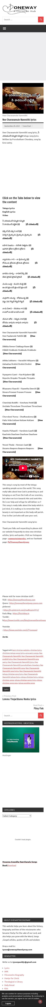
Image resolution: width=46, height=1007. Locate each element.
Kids (6, 988)
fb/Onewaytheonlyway (18, 542)
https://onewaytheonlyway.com (21, 599)
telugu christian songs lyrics (25, 680)
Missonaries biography (14, 975)
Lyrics (6, 689)
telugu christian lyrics (29, 677)
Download (11, 865)
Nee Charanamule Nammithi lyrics (21, 662)
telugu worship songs (26, 683)
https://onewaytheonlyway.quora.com (25, 603)
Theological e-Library (13, 981)
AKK (6, 971)
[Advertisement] (23, 56)
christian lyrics (35, 650)
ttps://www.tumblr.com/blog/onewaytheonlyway (25, 620)
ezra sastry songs (31, 653)
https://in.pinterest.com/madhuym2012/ (21, 610)
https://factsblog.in (21, 613)
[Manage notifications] (40, 1002)
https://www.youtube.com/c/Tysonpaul (20, 630)
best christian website (21, 650)
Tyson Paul (26, 126)
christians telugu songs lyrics (13, 653)
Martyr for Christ (11, 978)
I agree (8, 1003)
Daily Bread (9, 985)
